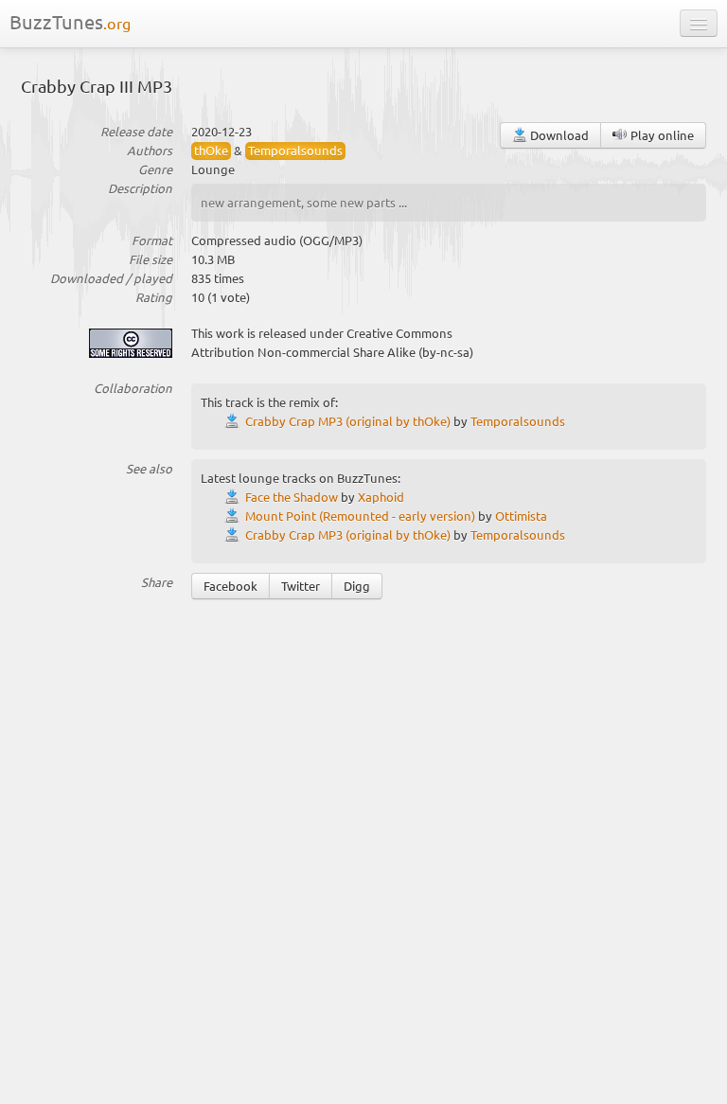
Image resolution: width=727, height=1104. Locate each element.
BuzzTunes (70, 21)
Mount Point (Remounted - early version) (360, 515)
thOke (211, 150)
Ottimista (521, 515)
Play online (661, 135)
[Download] (234, 421)
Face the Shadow (291, 497)
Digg (357, 586)
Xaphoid (381, 497)
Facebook (230, 586)
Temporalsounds (295, 150)
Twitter (300, 586)
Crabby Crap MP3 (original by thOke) (348, 421)
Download (558, 135)
